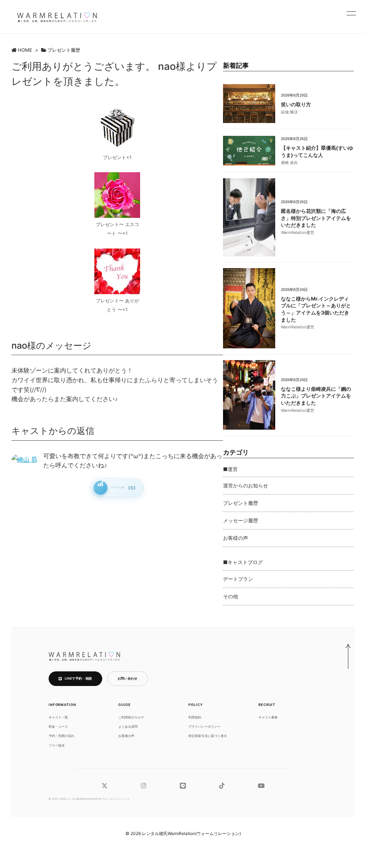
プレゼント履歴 (64, 50)
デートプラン (238, 579)
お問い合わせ (128, 678)
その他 (230, 596)
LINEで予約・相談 (78, 678)
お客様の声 (235, 538)
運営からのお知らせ (245, 485)
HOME (25, 50)
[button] (351, 13)
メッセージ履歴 (240, 520)
